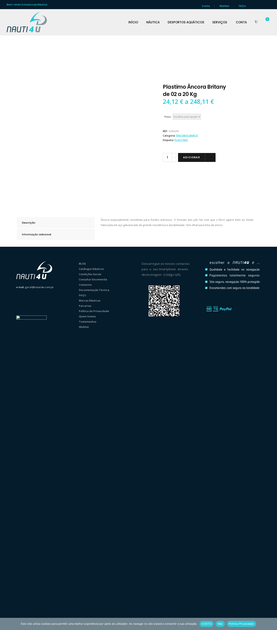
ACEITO (207, 623)
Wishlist (224, 6)
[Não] (272, 624)
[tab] (56, 222)
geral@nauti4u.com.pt (39, 287)
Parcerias (85, 306)
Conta (206, 6)
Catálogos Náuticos (91, 269)
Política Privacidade (241, 623)
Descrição (28, 223)
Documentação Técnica (94, 290)
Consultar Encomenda (93, 279)
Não (220, 623)
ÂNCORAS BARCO (187, 135)
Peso (167, 116)
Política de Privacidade (94, 311)
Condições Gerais (90, 274)
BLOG (82, 263)
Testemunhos (87, 321)
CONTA (241, 22)
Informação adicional (36, 234)
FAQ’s (242, 6)
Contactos (85, 284)
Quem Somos (87, 316)
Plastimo (181, 140)
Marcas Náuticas (89, 300)
